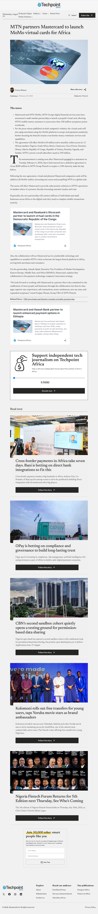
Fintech (85, 96)
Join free (46, 862)
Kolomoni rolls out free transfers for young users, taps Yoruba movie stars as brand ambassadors (50, 713)
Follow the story (45, 490)
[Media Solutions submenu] (32, 16)
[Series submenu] (48, 13)
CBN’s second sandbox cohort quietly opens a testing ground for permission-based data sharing (46, 628)
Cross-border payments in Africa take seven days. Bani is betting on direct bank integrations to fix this (50, 465)
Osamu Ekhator (21, 90)
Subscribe (85, 15)
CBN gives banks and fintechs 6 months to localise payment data (49, 299)
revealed (67, 159)
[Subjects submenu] (40, 13)
